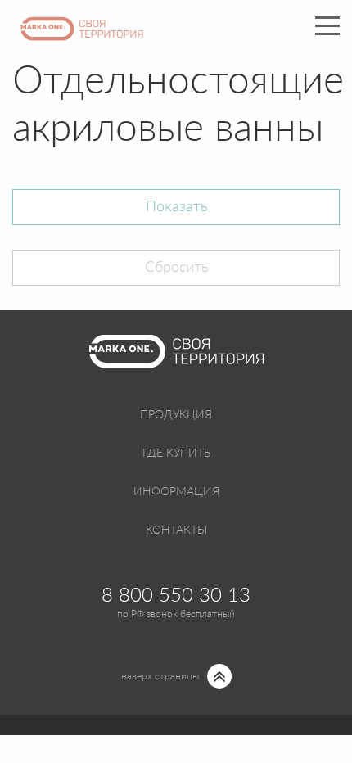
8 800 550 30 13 (176, 596)
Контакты (176, 530)
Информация (176, 492)
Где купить (176, 453)
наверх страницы (160, 676)
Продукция (176, 415)
